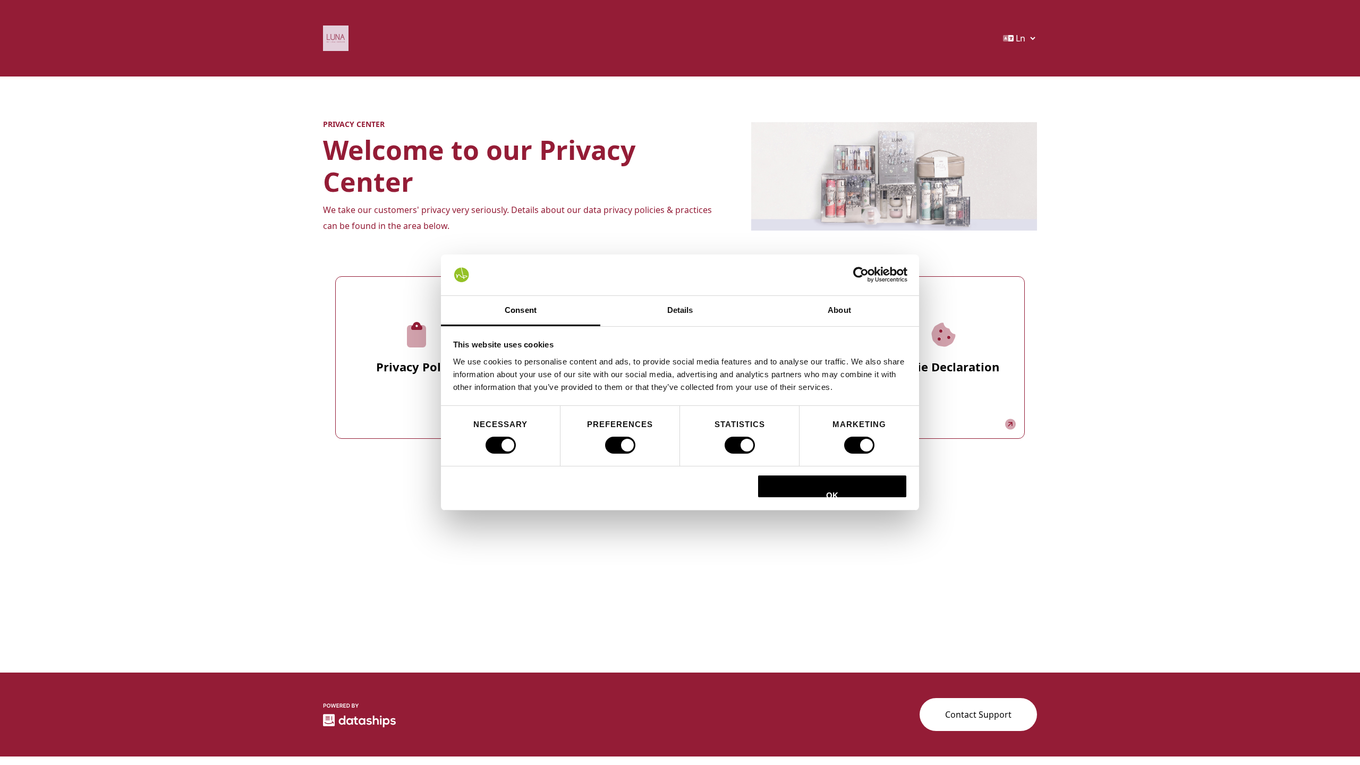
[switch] (620, 445)
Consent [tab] (521, 309)
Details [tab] (680, 309)
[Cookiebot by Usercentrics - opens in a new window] (860, 275)
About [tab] (839, 309)
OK (832, 494)
